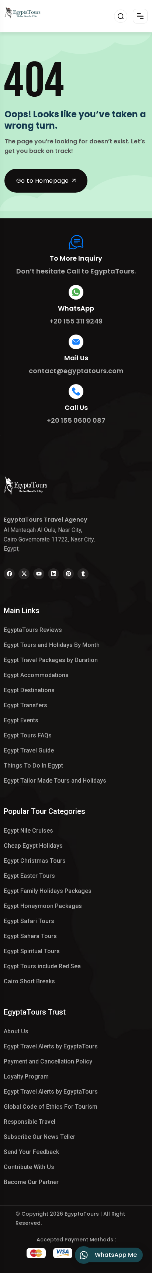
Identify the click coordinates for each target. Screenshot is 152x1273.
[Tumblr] (83, 573)
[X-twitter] (24, 573)
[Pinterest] (68, 573)
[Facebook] (9, 573)
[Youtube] (38, 573)
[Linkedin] (53, 573)
